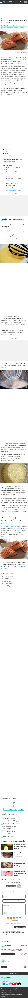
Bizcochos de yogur (20, 806)
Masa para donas (7, 829)
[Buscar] (26, 2)
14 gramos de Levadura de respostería (12, 180)
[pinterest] (16, 984)
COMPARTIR (21, 3)
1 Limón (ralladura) (11, 188)
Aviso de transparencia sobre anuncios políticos (12, 994)
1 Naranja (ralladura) (11, 185)
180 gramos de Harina (12, 183)
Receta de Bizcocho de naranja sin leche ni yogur (20, 847)
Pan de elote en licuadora (9, 826)
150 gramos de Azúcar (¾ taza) (12, 168)
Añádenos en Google (21, 53)
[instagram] (10, 984)
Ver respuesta (5, 954)
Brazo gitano (17, 803)
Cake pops (9, 803)
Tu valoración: (14, 920)
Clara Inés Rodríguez (9, 28)
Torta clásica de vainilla (9, 831)
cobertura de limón (21, 530)
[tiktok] (19, 984)
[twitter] (7, 984)
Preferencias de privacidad (7, 992)
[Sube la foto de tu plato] (19, 886)
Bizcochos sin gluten (7, 806)
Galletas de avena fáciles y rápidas (12, 821)
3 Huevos (8, 176)
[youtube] (13, 984)
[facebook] (3, 984)
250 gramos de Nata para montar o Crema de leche (12, 173)
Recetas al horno (11, 162)
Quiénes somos (19, 988)
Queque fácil (6, 834)
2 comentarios (21, 25)
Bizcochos (14, 16)
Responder (12, 954)
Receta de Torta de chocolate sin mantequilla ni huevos (19, 856)
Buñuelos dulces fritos (9, 818)
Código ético (5, 996)
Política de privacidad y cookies (15, 990)
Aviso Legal (4, 990)
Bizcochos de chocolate (10, 809)
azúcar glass (9, 523)
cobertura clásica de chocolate (11, 526)
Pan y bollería (8, 16)
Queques (21, 809)
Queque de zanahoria (8, 837)
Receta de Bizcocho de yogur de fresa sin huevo (20, 873)
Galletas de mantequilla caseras (11, 824)
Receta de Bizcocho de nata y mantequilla (19, 865)
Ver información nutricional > (14, 190)
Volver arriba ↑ (14, 974)
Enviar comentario (20, 927)
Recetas (2, 16)
